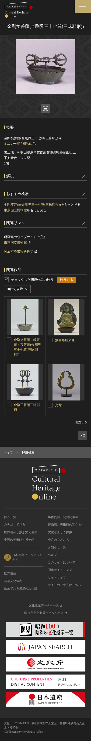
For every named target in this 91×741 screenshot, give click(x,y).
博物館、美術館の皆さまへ (66, 524)
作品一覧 (10, 517)
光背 (58, 405)
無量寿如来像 (65, 340)
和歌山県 (29, 143)
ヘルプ (52, 554)
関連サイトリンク (60, 570)
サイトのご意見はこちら (64, 585)
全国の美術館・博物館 (19, 539)
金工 (7, 143)
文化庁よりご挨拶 (60, 532)
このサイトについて (61, 562)
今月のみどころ (58, 539)
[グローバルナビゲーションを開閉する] (83, 6)
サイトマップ (57, 577)
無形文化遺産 (13, 581)
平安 (16, 143)
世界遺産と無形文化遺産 (20, 532)
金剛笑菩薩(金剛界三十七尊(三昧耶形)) (32, 204)
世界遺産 (10, 573)
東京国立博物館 (15, 210)
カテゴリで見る (14, 524)
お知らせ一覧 (57, 547)
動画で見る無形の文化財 (20, 588)
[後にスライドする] (80, 422)
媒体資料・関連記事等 (63, 517)
